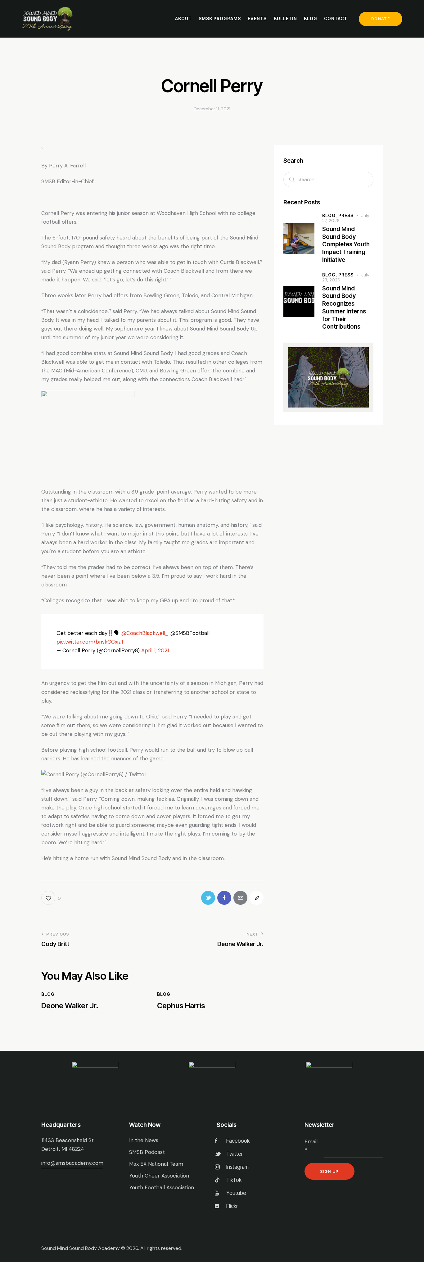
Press (346, 215)
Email (311, 1146)
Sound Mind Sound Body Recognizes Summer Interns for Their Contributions (344, 307)
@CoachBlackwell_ (145, 633)
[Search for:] (328, 179)
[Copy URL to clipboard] (257, 898)
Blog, (330, 215)
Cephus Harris (181, 1005)
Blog (48, 994)
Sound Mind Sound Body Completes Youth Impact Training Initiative (346, 244)
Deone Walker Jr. (69, 1005)
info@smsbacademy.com (72, 1162)
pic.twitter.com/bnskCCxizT (90, 641)
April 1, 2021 (155, 650)
